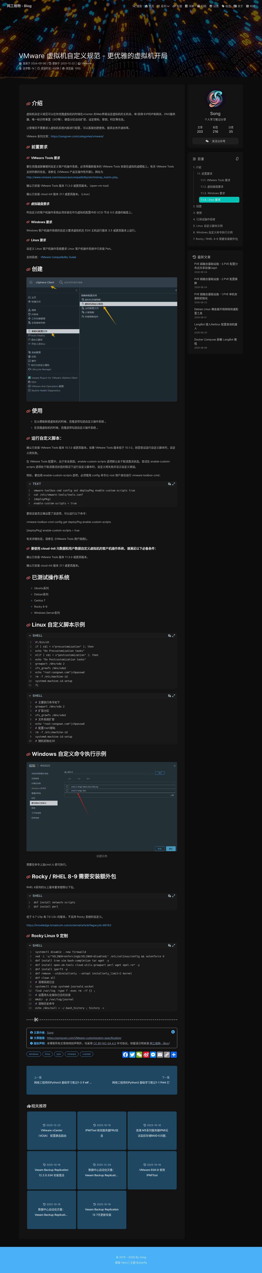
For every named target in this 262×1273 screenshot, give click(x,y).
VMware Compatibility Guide (58, 257)
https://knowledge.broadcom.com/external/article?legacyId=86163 (68, 925)
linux (47, 1054)
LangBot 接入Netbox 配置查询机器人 (215, 326)
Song (50, 1032)
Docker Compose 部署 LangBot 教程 (215, 341)
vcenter (86, 1054)
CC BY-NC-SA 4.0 (104, 1043)
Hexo (124, 1262)
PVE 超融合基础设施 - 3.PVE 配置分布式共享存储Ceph (216, 265)
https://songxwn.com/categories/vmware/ (77, 136)
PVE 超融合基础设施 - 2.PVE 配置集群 (216, 281)
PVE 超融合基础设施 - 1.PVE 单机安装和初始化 (215, 296)
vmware (71, 1054)
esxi (59, 1054)
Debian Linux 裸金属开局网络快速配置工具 (216, 311)
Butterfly (141, 1262)
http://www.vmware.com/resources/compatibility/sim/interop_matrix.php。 (73, 177)
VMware (87, 63)
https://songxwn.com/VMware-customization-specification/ (84, 1037)
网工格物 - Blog (159, 1043)
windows (34, 1054)
